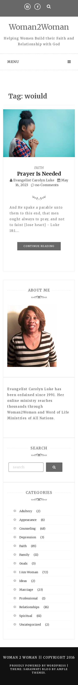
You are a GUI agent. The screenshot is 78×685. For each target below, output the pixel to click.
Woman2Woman (39, 27)
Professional (28, 598)
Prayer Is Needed (39, 173)
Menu (13, 62)
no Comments (46, 185)
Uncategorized (30, 624)
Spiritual (25, 616)
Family (24, 555)
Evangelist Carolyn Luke (33, 180)
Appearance (28, 520)
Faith (39, 168)
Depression (27, 537)
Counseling (27, 528)
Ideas (23, 581)
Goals (23, 563)
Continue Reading (39, 246)
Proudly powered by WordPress (38, 665)
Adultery (25, 511)
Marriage (26, 590)
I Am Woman (28, 572)
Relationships (29, 607)
